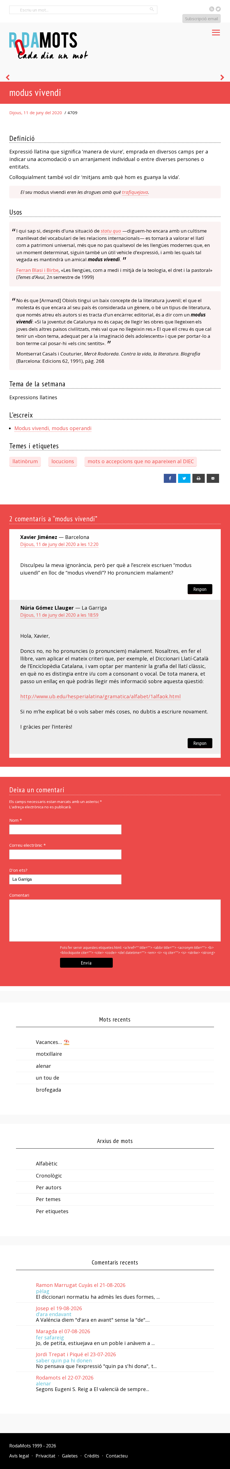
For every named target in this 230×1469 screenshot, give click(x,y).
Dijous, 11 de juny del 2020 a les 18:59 (59, 615)
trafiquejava (135, 192)
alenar (43, 1065)
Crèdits (91, 1456)
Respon (200, 589)
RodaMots (20, 1446)
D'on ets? (18, 870)
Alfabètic (47, 1163)
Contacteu (117, 1456)
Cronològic (49, 1175)
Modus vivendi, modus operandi (52, 428)
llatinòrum (25, 461)
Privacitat (45, 1456)
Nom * (15, 820)
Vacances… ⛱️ (53, 1042)
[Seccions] (216, 30)
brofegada (48, 1089)
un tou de (47, 1077)
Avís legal (19, 1456)
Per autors (48, 1187)
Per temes (48, 1199)
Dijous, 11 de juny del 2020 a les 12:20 (59, 544)
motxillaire (49, 1053)
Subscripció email (201, 18)
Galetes (70, 1456)
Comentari (19, 895)
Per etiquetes (52, 1211)
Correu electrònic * (27, 845)
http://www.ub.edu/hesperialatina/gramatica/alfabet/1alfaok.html (100, 696)
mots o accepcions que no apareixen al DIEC (141, 461)
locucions (62, 461)
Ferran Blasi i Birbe (37, 270)
